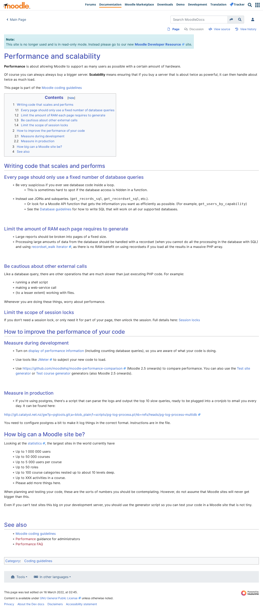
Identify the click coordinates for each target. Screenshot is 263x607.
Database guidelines (55, 209)
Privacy (9, 604)
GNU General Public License (58, 598)
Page (175, 29)
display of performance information (56, 351)
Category (12, 561)
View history (248, 29)
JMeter (43, 359)
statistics (35, 443)
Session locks (189, 320)
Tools (20, 577)
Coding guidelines (38, 561)
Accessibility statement (81, 604)
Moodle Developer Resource (158, 44)
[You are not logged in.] (253, 19)
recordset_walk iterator (50, 247)
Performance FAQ (29, 544)
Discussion (196, 29)
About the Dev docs (30, 604)
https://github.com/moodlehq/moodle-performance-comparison (72, 368)
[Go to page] (231, 19)
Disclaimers (55, 604)
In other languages (54, 577)
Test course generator (53, 373)
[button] (257, 5)
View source (222, 29)
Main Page (18, 19)
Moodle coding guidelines (62, 88)
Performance (26, 539)
